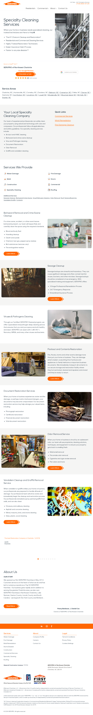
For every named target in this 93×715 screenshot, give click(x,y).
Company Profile (38, 637)
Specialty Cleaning (10, 656)
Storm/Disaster (9, 647)
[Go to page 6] (49, 559)
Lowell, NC (42, 95)
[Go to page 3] (42, 559)
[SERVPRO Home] (12, 3)
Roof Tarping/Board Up (69, 198)
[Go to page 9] (55, 559)
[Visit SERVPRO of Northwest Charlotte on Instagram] (46, 626)
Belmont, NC (53, 93)
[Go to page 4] (44, 559)
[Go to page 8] (53, 559)
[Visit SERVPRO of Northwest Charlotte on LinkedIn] (41, 626)
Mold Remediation (63, 120)
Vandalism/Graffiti (10, 200)
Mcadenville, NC (54, 95)
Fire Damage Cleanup (64, 125)
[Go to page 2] (40, 559)
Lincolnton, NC (32, 95)
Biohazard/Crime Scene (24, 198)
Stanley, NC (6, 98)
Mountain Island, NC (68, 95)
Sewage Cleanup (9, 198)
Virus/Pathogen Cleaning (41, 198)
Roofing (6, 660)
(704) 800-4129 (82, 4)
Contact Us (62, 8)
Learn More (11, 254)
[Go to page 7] (51, 559)
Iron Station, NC (19, 95)
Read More (11, 606)
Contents (19, 200)
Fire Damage (8, 640)
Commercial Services (64, 116)
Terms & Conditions (68, 637)
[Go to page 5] (47, 559)
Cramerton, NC (65, 93)
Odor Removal (55, 198)
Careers (35, 640)
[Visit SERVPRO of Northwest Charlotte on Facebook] (51, 626)
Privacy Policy (66, 640)
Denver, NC (85, 93)
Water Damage (9, 637)
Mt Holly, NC (81, 95)
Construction (8, 650)
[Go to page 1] (38, 559)
